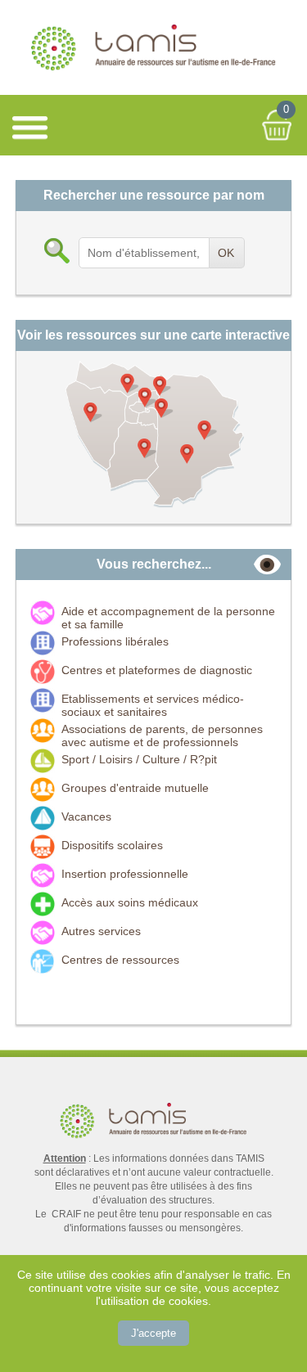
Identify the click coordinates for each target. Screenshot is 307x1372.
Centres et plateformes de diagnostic (156, 670)
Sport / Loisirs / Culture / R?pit (139, 759)
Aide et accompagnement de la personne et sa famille (168, 618)
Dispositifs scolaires (112, 845)
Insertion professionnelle (124, 873)
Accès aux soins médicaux (129, 902)
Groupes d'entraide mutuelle (135, 787)
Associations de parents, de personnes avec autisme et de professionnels (162, 735)
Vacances (86, 816)
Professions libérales (115, 641)
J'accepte (153, 1333)
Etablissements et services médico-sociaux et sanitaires (152, 705)
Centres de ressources (120, 959)
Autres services (101, 931)
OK (226, 252)
